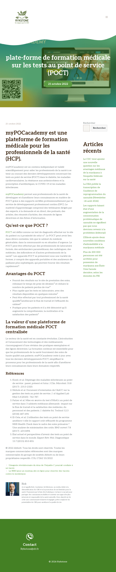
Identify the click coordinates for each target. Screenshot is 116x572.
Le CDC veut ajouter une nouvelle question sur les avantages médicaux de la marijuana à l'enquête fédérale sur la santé (94, 169)
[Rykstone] (22, 17)
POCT (9, 232)
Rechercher (89, 123)
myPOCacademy (15, 194)
